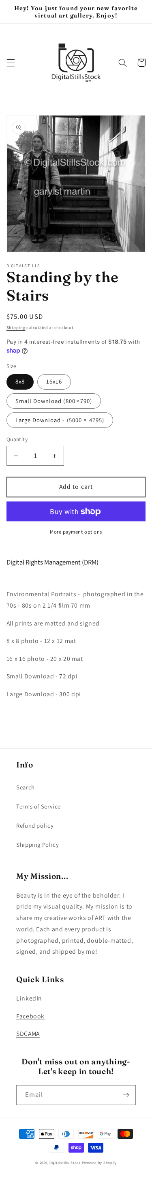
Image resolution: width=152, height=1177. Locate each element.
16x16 (54, 381)
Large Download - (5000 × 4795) (60, 420)
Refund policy (35, 825)
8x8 (20, 381)
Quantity (17, 439)
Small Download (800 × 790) (53, 401)
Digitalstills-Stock (65, 1162)
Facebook (30, 1016)
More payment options (76, 531)
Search (25, 787)
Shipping (16, 327)
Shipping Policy (37, 844)
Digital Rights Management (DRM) (52, 562)
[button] (10, 62)
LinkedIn (29, 998)
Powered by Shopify (99, 1162)
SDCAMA (28, 1033)
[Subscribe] (126, 1095)
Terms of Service (38, 806)
